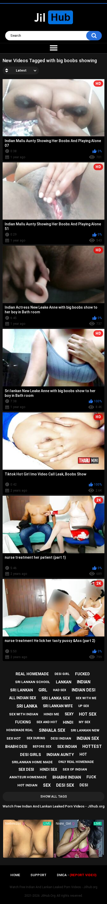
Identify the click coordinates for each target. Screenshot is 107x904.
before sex (42, 746)
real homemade (32, 674)
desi (83, 785)
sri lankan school (32, 682)
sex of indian (75, 769)
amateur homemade (28, 777)
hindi (68, 722)
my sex (84, 722)
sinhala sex (52, 730)
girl (42, 689)
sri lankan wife (58, 706)
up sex (83, 706)
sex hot (13, 738)
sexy (69, 714)
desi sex (65, 785)
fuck (91, 777)
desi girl (62, 674)
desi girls (30, 754)
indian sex (88, 738)
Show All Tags (53, 796)
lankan (63, 682)
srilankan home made (32, 762)
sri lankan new (85, 730)
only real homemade (76, 762)
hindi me (51, 714)
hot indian (27, 785)
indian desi (83, 689)
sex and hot (46, 722)
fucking (23, 722)
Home (15, 875)
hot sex (87, 714)
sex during (35, 738)
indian (83, 681)
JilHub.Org (48, 895)
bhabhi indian (66, 777)
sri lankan (21, 690)
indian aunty (60, 754)
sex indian (67, 746)
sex (47, 785)
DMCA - (77, 875)
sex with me (86, 698)
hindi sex (48, 769)
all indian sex (22, 698)
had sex (59, 690)
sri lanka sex (56, 698)
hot (83, 754)
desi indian (61, 738)
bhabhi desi (16, 746)
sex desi (26, 769)
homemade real (19, 730)
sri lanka (26, 706)
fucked (82, 674)
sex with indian (23, 714)
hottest (92, 746)
